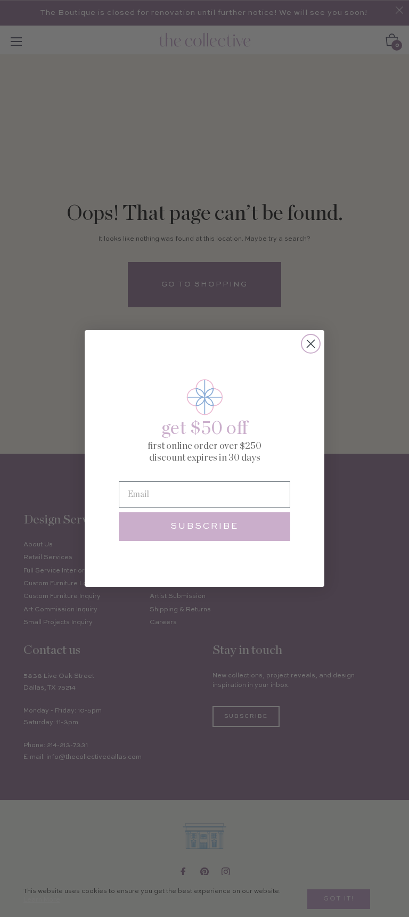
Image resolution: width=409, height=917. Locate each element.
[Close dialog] (310, 343)
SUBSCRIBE (204, 526)
